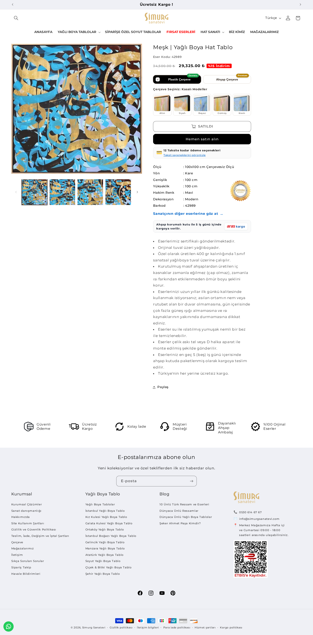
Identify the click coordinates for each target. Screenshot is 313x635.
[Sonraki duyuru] (300, 4)
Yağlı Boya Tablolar (100, 504)
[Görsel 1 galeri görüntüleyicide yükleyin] (34, 192)
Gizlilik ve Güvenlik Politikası (33, 529)
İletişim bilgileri (148, 627)
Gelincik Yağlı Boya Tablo (105, 542)
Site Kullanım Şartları (27, 523)
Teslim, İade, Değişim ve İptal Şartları (40, 536)
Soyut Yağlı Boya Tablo (103, 561)
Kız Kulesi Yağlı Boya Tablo (106, 517)
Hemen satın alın (202, 139)
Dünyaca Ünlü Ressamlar (178, 510)
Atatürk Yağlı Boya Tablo (104, 554)
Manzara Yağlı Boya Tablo (105, 548)
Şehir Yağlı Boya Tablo (102, 573)
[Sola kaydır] (16, 192)
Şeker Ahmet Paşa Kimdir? (180, 523)
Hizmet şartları (205, 627)
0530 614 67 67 (250, 512)
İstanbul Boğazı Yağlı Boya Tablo (110, 536)
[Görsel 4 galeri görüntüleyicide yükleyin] (118, 192)
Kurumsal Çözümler (26, 504)
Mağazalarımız (22, 548)
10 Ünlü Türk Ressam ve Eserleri (184, 504)
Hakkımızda (20, 517)
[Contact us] (8, 626)
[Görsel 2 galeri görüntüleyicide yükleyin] (62, 192)
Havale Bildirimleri (25, 573)
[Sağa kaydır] (137, 192)
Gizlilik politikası (121, 627)
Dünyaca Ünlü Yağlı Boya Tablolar (185, 517)
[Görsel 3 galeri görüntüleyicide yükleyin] (90, 192)
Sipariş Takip (21, 567)
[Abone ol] (192, 481)
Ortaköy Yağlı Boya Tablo (104, 529)
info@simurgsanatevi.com (259, 518)
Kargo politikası (231, 627)
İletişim (17, 554)
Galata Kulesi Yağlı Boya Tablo (108, 523)
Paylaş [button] (163, 387)
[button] (16, 18)
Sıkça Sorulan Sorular (27, 561)
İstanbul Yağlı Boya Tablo (105, 510)
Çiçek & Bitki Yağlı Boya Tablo (108, 567)
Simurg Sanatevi (93, 627)
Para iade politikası (176, 627)
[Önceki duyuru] (12, 4)
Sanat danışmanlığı (26, 510)
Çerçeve (17, 542)
